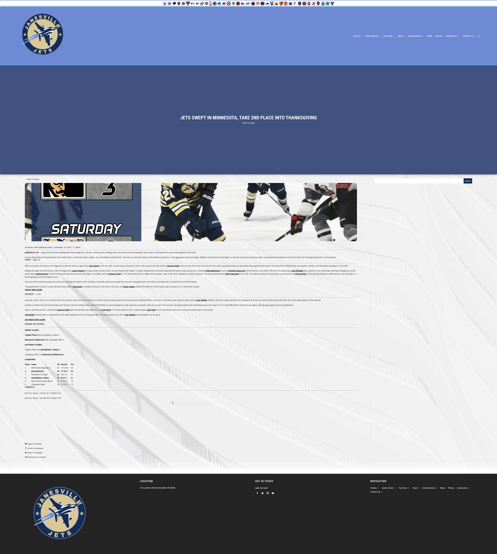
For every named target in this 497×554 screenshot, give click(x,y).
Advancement (415, 36)
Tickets (356, 36)
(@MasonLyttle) (45, 247)
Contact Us (467, 36)
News (429, 36)
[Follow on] (257, 493)
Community (451, 36)
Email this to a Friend (36, 457)
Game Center (371, 36)
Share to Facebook (35, 448)
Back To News (33, 179)
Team (400, 36)
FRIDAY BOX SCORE (33, 290)
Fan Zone (387, 36)
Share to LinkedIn (34, 452)
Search (468, 181)
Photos (439, 36)
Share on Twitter (34, 444)
